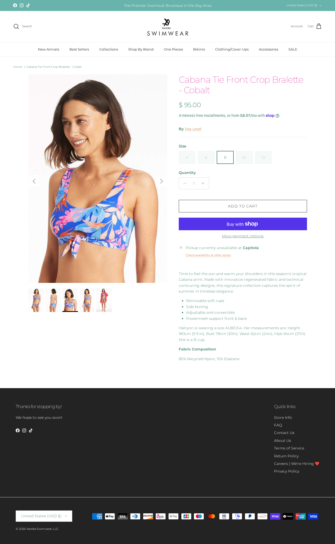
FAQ (278, 425)
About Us (282, 440)
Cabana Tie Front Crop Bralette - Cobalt (54, 67)
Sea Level (193, 129)
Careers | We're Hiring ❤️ (296, 463)
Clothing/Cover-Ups (232, 49)
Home (17, 67)
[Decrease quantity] (183, 183)
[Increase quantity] (204, 183)
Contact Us (284, 432)
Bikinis (199, 49)
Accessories (268, 49)
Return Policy (286, 456)
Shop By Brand (141, 49)
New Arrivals (48, 49)
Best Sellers (79, 49)
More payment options (243, 236)
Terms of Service (289, 448)
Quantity (187, 172)
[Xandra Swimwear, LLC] (168, 26)
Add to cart (242, 206)
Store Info (283, 417)
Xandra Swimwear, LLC (42, 529)
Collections (108, 49)
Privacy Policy (286, 471)
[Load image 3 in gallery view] (97, 178)
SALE (292, 49)
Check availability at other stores (208, 255)
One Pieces (173, 49)
